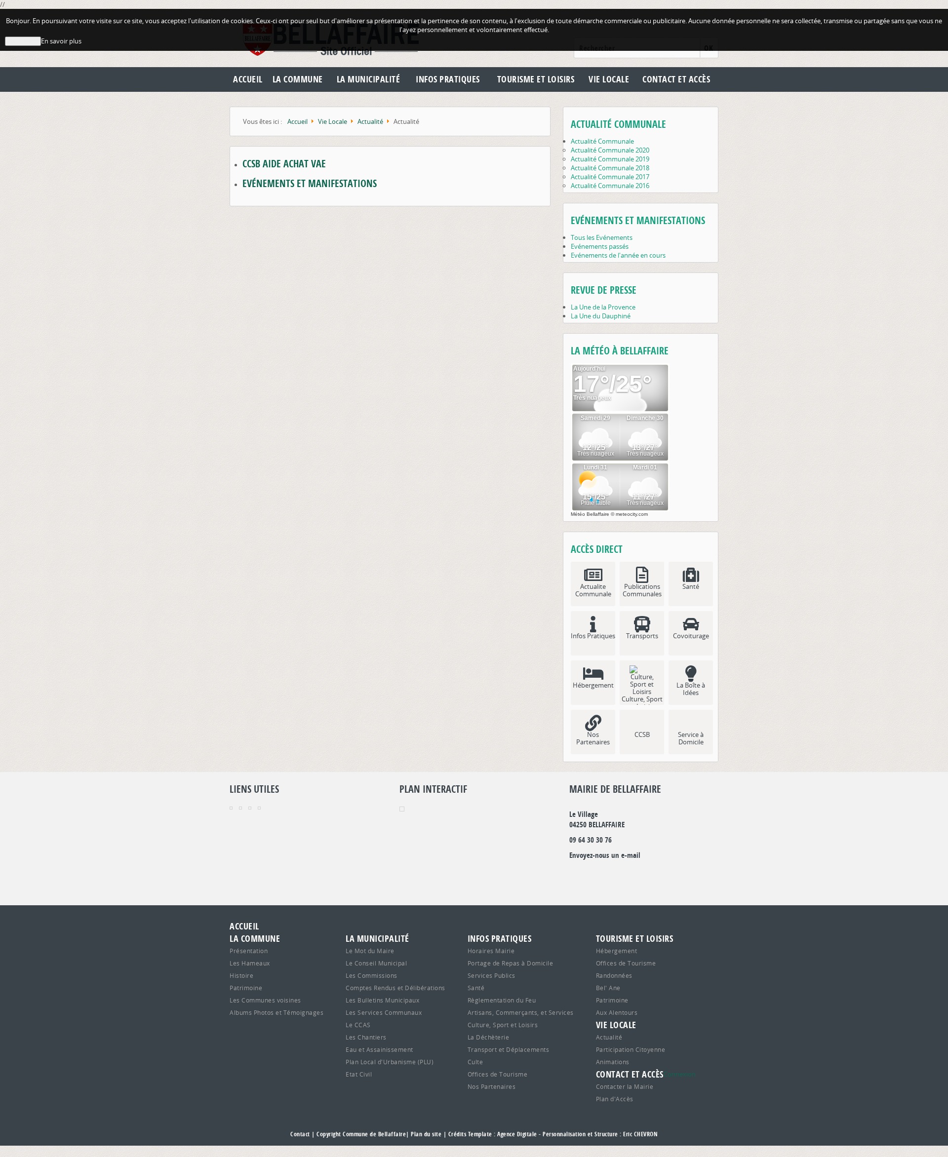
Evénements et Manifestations (309, 183)
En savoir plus (61, 41)
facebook (640, 875)
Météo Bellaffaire (590, 514)
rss (661, 875)
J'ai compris (23, 41)
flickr (619, 875)
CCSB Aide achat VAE (284, 163)
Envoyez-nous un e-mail (604, 855)
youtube (682, 875)
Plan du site (426, 1134)
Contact (300, 1134)
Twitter (598, 875)
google (576, 875)
